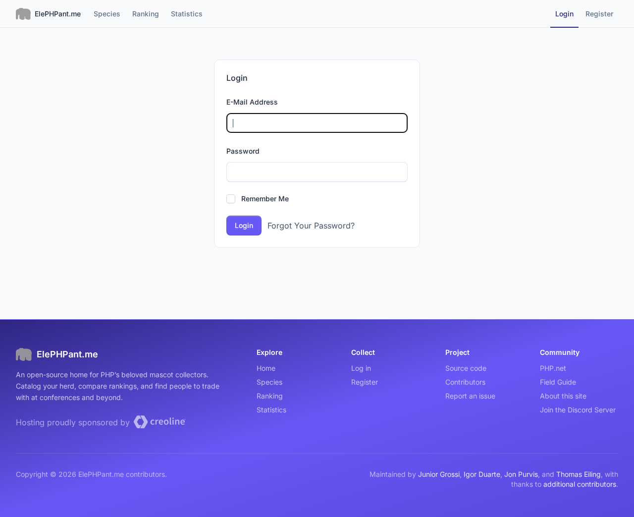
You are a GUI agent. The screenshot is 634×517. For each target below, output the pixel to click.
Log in (361, 368)
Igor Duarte (482, 474)
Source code (465, 368)
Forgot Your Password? (311, 225)
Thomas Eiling (578, 474)
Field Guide (558, 382)
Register (364, 382)
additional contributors (579, 484)
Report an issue (470, 396)
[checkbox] (230, 198)
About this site (563, 396)
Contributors (465, 382)
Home (266, 368)
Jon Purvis (521, 474)
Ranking (270, 396)
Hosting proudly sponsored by (74, 422)
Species (269, 382)
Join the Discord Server (578, 409)
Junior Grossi (439, 474)
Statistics (271, 409)
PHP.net (553, 368)
